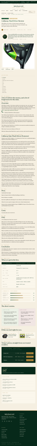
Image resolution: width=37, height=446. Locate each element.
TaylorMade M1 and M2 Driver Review (9, 388)
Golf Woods (8, 14)
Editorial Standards (23, 429)
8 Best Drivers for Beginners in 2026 (9, 385)
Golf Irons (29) (22, 417)
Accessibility (22, 436)
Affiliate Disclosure (22, 431)
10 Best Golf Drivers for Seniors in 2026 (9, 380)
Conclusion (4, 86)
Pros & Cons (4, 89)
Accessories (24, 10)
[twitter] (7, 421)
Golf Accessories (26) (23, 419)
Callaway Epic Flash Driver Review (11, 110)
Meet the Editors (4, 436)
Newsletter (33, 1)
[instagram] (4, 421)
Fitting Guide (28, 2)
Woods (11, 10)
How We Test (4, 431)
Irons (7, 10)
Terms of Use (22, 434)
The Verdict (4, 77)
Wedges (16, 10)
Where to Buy (4, 92)
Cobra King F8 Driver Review (8, 382)
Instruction (4, 13)
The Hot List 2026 (23, 2)
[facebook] (2, 421)
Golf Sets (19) (22, 422)
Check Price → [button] (30, 353)
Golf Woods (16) (22, 424)
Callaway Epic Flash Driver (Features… (8, 80)
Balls (20, 10)
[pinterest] (9, 421)
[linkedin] (11, 421)
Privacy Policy (22, 432)
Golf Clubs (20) (22, 420)
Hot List (3, 10)
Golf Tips (3, 432)
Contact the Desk (4, 437)
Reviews (3, 14)
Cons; (3, 83)
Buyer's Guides (10, 13)
